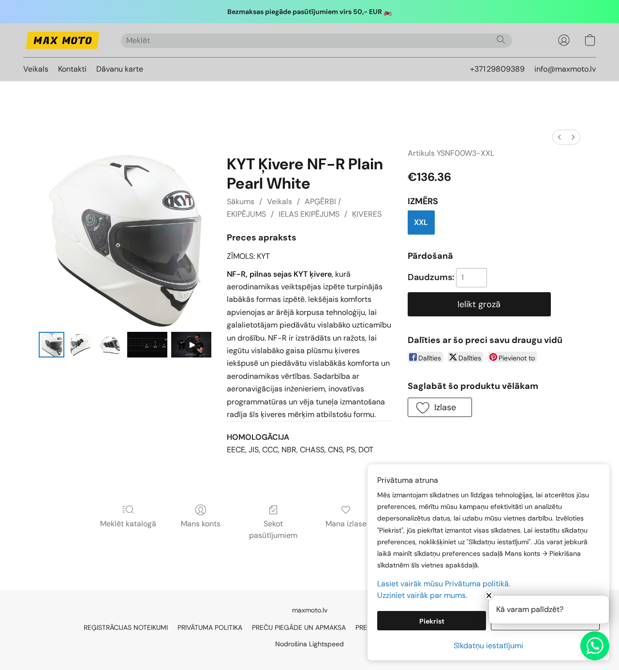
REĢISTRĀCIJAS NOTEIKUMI (126, 627)
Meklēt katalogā (128, 524)
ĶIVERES (367, 214)
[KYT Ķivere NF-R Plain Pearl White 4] (191, 344)
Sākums (240, 201)
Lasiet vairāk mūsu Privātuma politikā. (443, 584)
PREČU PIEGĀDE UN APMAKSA (299, 627)
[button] (62, 40)
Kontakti (72, 69)
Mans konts (201, 524)
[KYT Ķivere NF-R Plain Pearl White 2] (110, 344)
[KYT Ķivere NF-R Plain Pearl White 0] (51, 344)
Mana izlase (346, 524)
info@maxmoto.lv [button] (565, 69)
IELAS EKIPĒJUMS (309, 214)
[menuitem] (559, 137)
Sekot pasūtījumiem (273, 529)
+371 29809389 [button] (497, 69)
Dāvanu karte (119, 69)
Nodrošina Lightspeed (309, 644)
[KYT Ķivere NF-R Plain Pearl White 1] (81, 344)
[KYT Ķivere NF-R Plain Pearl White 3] (147, 344)
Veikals (35, 69)
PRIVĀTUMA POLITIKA (209, 627)
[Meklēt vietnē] (501, 39)
